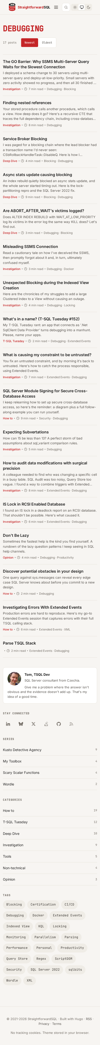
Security (14, 970)
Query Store (17, 959)
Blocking (14, 904)
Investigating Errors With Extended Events (42, 607)
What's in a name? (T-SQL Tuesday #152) (41, 318)
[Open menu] (56, 7)
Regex (41, 959)
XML (30, 980)
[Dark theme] (88, 7)
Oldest (47, 43)
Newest (30, 43)
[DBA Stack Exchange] (46, 724)
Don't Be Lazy (16, 535)
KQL (41, 926)
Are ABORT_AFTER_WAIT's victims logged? (43, 210)
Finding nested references (27, 102)
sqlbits (75, 970)
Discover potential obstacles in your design (43, 571)
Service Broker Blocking (25, 138)
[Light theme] (75, 7)
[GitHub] (58, 724)
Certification (43, 904)
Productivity (72, 948)
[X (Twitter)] (33, 724)
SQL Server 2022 (45, 970)
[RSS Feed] (71, 724)
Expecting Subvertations (26, 432)
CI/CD (69, 904)
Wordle (12, 980)
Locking (60, 926)
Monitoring (16, 937)
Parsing (71, 937)
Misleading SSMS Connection (30, 246)
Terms (56, 1024)
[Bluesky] (21, 724)
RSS (89, 1019)
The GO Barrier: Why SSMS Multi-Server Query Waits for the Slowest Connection (46, 64)
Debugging (15, 915)
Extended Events (67, 915)
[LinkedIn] (8, 724)
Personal (44, 948)
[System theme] (81, 7)
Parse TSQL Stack (19, 643)
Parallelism (45, 937)
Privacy (44, 1024)
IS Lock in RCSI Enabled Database (34, 504)
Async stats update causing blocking (37, 174)
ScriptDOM (63, 959)
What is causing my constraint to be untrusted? (47, 354)
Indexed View (18, 926)
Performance (17, 948)
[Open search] (66, 7)
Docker (38, 915)
